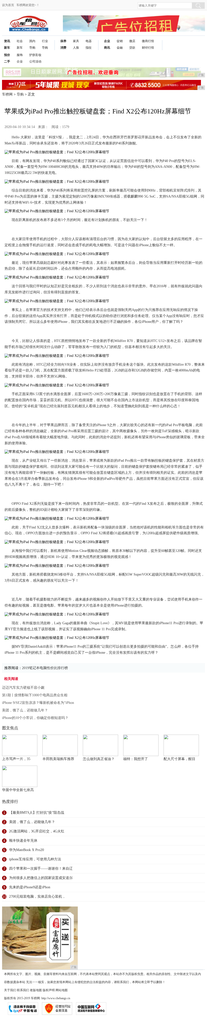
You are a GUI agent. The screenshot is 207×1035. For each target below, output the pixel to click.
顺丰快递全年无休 (23, 840)
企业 (107, 41)
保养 (63, 41)
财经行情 (148, 47)
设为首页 (8, 5)
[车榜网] (28, 19)
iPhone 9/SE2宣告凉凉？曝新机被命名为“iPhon (38, 703)
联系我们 (23, 990)
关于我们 (10, 990)
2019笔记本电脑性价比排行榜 (45, 668)
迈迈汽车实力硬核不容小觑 (23, 687)
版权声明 (49, 990)
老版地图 (36, 990)
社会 (20, 41)
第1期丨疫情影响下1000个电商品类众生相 (34, 695)
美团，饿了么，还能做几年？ (25, 710)
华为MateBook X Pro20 (26, 850)
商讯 (107, 47)
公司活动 (35, 61)
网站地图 (62, 990)
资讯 (7, 41)
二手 (7, 61)
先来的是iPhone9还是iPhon (29, 887)
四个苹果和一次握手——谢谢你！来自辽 (41, 868)
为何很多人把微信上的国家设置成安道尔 (41, 878)
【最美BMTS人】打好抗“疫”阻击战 (36, 812)
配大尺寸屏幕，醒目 (179, 759)
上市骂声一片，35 (16, 759)
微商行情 (148, 41)
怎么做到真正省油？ (99, 759)
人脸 (76, 47)
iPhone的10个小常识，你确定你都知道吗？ (35, 718)
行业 (45, 41)
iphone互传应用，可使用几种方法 (35, 859)
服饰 (20, 55)
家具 (76, 41)
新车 (7, 47)
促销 (120, 41)
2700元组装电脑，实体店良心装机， (37, 896)
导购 (32, 47)
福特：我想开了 (135, 759)
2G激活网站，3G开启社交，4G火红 (36, 831)
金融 (120, 47)
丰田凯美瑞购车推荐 (58, 759)
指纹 (89, 47)
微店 (132, 41)
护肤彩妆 (35, 55)
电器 (89, 41)
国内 (32, 41)
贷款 (132, 47)
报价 (7, 55)
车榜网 (7, 94)
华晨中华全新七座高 (18, 790)
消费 (63, 47)
